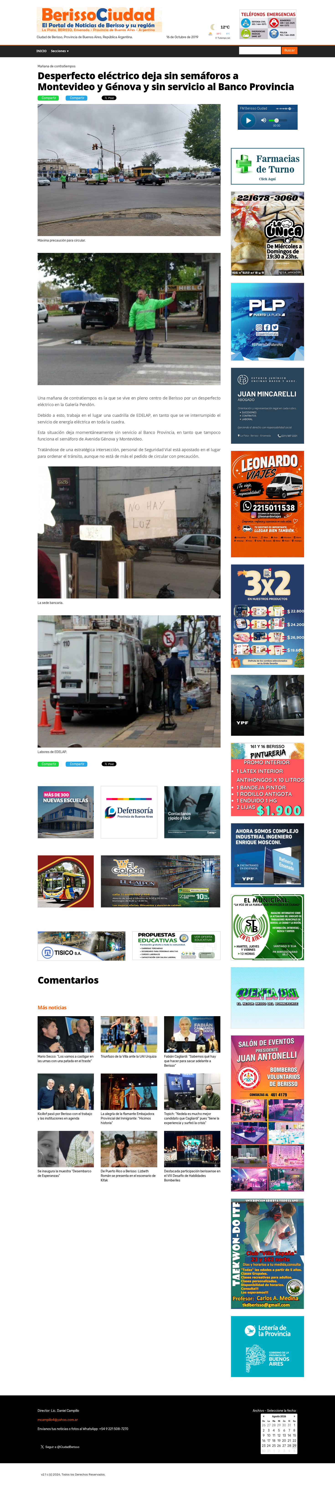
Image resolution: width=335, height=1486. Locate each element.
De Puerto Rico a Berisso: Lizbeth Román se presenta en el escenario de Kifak (128, 1175)
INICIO (41, 51)
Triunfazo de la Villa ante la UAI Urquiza (129, 1057)
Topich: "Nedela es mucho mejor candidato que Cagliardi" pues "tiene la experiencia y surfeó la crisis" (191, 1118)
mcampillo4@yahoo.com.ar (58, 1420)
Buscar (289, 50)
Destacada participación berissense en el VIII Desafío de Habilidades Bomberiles (192, 1175)
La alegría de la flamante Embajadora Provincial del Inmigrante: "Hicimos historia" (127, 1118)
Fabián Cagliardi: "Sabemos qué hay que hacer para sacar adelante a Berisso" (190, 1061)
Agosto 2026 (279, 1416)
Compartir (49, 98)
